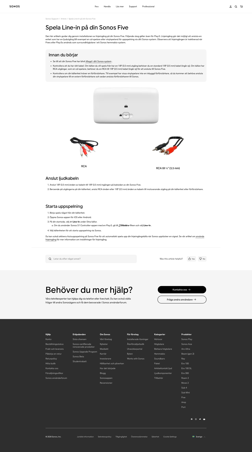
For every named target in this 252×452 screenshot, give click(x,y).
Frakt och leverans (55, 349)
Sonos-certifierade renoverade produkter (84, 345)
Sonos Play (186, 339)
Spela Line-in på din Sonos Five (82, 19)
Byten (130, 353)
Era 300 (185, 373)
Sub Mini (185, 392)
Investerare (105, 358)
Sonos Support (52, 19)
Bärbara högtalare (163, 349)
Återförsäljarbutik (135, 344)
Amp (183, 402)
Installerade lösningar (137, 339)
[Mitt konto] (231, 7)
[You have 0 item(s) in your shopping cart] (241, 7)
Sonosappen (106, 378)
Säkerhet (155, 436)
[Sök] (236, 7)
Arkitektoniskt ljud (163, 368)
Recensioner (106, 383)
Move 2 (185, 383)
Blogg (103, 373)
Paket (157, 363)
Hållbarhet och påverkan (112, 363)
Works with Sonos (135, 358)
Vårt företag (106, 339)
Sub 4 (184, 387)
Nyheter (104, 344)
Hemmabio (159, 353)
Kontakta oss (180, 289)
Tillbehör (158, 378)
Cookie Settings (170, 436)
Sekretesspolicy (104, 436)
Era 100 (185, 363)
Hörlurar (158, 339)
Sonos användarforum (56, 378)
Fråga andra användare (180, 299)
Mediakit (104, 349)
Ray (183, 358)
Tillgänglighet (121, 436)
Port (183, 407)
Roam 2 (185, 378)
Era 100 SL (186, 368)
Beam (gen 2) (187, 353)
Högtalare (159, 344)
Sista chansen (79, 339)
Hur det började (108, 368)
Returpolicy (51, 358)
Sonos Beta (78, 356)
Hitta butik (51, 363)
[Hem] (14, 6)
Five (183, 397)
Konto (48, 339)
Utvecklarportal (134, 349)
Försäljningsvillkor (54, 373)
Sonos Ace (186, 344)
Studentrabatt (80, 361)
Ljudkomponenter (163, 373)
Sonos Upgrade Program (85, 351)
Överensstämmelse (139, 436)
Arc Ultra (185, 349)
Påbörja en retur (54, 353)
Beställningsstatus (55, 344)
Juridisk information (85, 436)
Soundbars (159, 358)
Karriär (103, 353)
